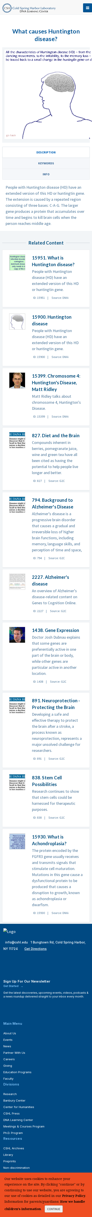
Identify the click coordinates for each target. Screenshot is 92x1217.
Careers (9, 1059)
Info (46, 174)
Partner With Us (14, 1052)
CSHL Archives (13, 1148)
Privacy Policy (73, 1196)
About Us (9, 1033)
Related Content (46, 242)
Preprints (9, 1161)
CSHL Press (11, 1113)
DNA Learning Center (18, 1120)
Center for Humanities (18, 1107)
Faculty (8, 1078)
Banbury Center (14, 1100)
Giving (7, 1065)
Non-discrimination (16, 1167)
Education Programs (17, 1072)
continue (53, 1209)
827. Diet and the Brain (55, 435)
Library (8, 1154)
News (7, 1046)
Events (8, 1039)
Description (46, 152)
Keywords (46, 163)
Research (10, 1094)
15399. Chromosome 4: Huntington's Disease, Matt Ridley (56, 382)
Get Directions (35, 949)
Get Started (11, 986)
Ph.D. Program (13, 1133)
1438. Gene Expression (55, 630)
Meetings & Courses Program (23, 1126)
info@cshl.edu (17, 942)
